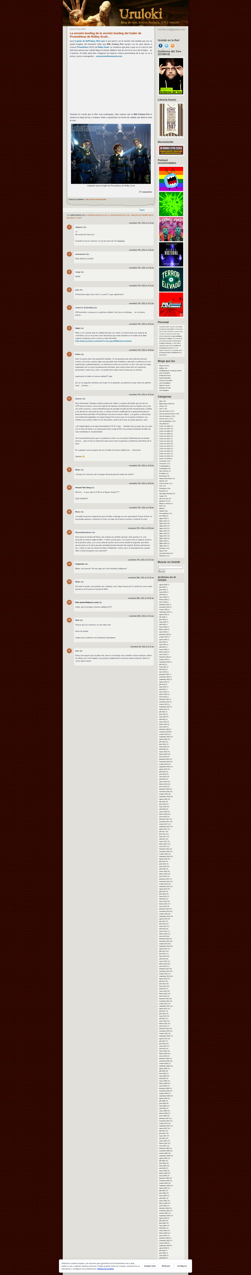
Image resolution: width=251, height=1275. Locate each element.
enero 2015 (162, 906)
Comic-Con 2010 (164, 436)
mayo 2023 (162, 667)
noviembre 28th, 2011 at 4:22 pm (141, 616)
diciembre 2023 (164, 657)
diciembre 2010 (164, 1028)
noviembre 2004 (164, 1210)
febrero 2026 (163, 599)
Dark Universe (164, 471)
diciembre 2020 (164, 729)
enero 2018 (162, 816)
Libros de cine (163, 498)
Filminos (161, 481)
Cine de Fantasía (164, 416)
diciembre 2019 (164, 759)
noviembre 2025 (164, 607)
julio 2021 (162, 712)
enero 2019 (162, 786)
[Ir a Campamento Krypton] (171, 215)
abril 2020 (162, 749)
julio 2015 (162, 891)
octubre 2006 (163, 1153)
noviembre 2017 (164, 821)
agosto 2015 (163, 889)
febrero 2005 (163, 1203)
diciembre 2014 (164, 909)
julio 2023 (162, 664)
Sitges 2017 (163, 536)
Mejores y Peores (164, 503)
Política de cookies (105, 1269)
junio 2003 (162, 1253)
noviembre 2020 (164, 732)
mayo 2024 (162, 644)
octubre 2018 (163, 794)
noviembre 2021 (164, 702)
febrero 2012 (163, 993)
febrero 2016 (163, 874)
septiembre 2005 (164, 1185)
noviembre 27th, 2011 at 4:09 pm (141, 350)
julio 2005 (162, 1190)
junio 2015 (162, 894)
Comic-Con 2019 (164, 458)
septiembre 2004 (164, 1215)
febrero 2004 (163, 1233)
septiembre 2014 (164, 916)
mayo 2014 (162, 926)
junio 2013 (162, 953)
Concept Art (163, 461)
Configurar (182, 1266)
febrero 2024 (163, 652)
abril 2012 (162, 988)
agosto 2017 (163, 829)
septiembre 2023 (164, 662)
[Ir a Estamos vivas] (171, 241)
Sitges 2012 (163, 523)
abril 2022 (162, 689)
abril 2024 (162, 647)
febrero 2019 (163, 784)
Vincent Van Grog (83, 487)
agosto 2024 (163, 639)
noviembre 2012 (164, 971)
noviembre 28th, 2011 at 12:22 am (141, 578)
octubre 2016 (163, 854)
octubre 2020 (163, 734)
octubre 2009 (163, 1063)
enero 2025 (162, 632)
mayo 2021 (162, 717)
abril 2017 (162, 839)
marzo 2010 (163, 1051)
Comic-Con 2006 (164, 426)
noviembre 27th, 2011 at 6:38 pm (141, 508)
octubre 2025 (163, 609)
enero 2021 (162, 727)
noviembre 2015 (164, 881)
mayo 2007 (162, 1136)
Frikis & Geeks (164, 483)
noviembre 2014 (164, 911)
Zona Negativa (164, 390)
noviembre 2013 (164, 941)
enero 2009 (162, 1086)
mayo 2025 (162, 622)
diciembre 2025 (164, 604)
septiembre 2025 (164, 612)
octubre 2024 (163, 637)
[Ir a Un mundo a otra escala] (171, 154)
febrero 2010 (163, 1053)
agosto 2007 (163, 1128)
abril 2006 (162, 1168)
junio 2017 (162, 834)
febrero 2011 (163, 1023)
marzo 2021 (163, 722)
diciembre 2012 (164, 969)
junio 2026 (162, 589)
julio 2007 (162, 1131)
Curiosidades (163, 468)
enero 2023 (162, 672)
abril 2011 (162, 1018)
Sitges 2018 (163, 538)
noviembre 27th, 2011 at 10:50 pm (141, 528)
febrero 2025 (163, 629)
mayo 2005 (162, 1195)
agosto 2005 (163, 1188)
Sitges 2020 (163, 543)
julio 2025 (162, 617)
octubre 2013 (163, 943)
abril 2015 (162, 899)
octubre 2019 (163, 764)
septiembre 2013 (164, 946)
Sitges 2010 (163, 518)
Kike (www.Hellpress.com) (86, 602)
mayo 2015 (162, 896)
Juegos (161, 496)
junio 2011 (162, 1013)
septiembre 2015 (164, 886)
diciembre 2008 (164, 1088)
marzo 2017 (163, 841)
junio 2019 (162, 774)
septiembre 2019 (164, 766)
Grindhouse (163, 488)
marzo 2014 (163, 931)
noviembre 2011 (164, 1001)
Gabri (77, 328)
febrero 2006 (163, 1173)
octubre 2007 (163, 1123)
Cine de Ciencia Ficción (98, 199)
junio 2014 (162, 924)
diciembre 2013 (164, 939)
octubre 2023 (163, 659)
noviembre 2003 (164, 1240)
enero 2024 (162, 654)
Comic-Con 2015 (164, 448)
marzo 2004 (163, 1230)
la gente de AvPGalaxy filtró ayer (90, 41)
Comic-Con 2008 (164, 431)
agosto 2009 (163, 1068)
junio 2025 (162, 619)
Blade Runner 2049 (165, 403)
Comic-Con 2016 (164, 451)
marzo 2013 (163, 961)
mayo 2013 (162, 956)
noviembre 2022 (164, 677)
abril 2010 (162, 1048)
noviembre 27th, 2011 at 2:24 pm (141, 223)
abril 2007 (162, 1138)
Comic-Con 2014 (164, 446)
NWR (161, 508)
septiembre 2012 (164, 976)
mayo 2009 (162, 1076)
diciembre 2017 (164, 819)
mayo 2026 (162, 592)
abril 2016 (162, 869)
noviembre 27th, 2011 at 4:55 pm (141, 483)
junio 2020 (162, 744)
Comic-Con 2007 (164, 428)
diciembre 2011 (164, 998)
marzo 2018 (163, 811)
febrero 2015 (163, 904)
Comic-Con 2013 (164, 443)
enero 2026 (162, 602)
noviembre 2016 (164, 851)
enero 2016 (162, 876)
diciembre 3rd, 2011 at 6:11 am (142, 647)
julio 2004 (162, 1220)
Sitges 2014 (163, 528)
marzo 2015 (163, 901)
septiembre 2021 (164, 707)
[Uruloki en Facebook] (160, 48)
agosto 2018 (163, 799)
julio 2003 (162, 1250)
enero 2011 (162, 1026)
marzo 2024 (163, 649)
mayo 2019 (162, 776)
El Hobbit (162, 473)
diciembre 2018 (164, 789)
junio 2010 (162, 1043)
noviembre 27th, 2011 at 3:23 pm (141, 286)
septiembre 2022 (164, 679)
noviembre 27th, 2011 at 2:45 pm (141, 268)
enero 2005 (162, 1205)
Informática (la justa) (165, 493)
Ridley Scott (103, 47)
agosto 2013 (163, 948)
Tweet (142, 210)
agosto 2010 (163, 1038)
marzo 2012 (163, 991)
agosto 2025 (163, 614)
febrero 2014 (163, 934)
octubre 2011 (163, 1003)
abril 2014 (162, 929)
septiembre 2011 (164, 1006)
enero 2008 (162, 1116)
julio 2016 (162, 861)
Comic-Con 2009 (164, 433)
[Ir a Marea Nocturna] (171, 266)
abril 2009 (162, 1078)
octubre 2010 (163, 1033)
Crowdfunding (163, 466)
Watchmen (162, 556)
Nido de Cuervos (164, 385)
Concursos (162, 463)
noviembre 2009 (164, 1061)
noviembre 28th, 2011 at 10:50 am (141, 598)
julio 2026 (162, 587)
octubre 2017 (163, 824)
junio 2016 (162, 864)
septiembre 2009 (164, 1066)
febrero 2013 (163, 964)
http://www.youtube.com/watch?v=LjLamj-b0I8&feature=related (103, 341)
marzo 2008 (163, 1111)
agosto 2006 (163, 1158)
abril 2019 (162, 779)
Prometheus (82, 47)
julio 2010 (162, 1041)
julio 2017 (162, 831)
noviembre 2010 (164, 1031)
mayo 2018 (162, 806)
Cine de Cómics (164, 411)
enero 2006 (162, 1175)
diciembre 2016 (164, 849)
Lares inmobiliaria (164, 383)
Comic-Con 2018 (164, 456)
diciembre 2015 (164, 879)
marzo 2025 (163, 627)
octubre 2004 (163, 1213)
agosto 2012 (163, 978)
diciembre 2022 (164, 674)
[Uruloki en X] (166, 48)
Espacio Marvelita (164, 378)
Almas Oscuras (164, 365)
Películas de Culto (165, 388)
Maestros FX (163, 501)
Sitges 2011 (163, 521)
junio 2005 (162, 1193)
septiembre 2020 (164, 737)
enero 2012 (162, 996)
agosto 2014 (163, 919)
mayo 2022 (162, 687)
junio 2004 (162, 1223)
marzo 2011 (163, 1021)
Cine (160, 408)
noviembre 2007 (164, 1121)
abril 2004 (162, 1228)
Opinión (161, 511)
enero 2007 (162, 1146)
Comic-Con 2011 (164, 438)
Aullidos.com (163, 368)
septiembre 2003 (164, 1245)
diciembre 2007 (164, 1118)
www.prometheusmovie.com (109, 56)
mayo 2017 (162, 836)
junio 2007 (162, 1133)
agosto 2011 (163, 1008)
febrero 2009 (163, 1083)
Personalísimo (163, 513)
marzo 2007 (163, 1141)
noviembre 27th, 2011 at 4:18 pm (141, 395)
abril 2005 (162, 1198)
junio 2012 (162, 983)
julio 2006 (162, 1161)
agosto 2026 (163, 584)
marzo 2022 (163, 692)
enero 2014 (162, 936)
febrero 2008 (163, 1113)
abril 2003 (162, 1258)
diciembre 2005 (164, 1178)
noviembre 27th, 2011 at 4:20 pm (141, 466)
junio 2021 (162, 714)
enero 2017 (162, 846)
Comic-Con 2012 (164, 441)
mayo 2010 (162, 1046)
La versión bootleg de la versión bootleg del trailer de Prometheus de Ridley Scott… (105, 35)
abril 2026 (162, 594)
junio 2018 (162, 804)
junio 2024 (162, 642)
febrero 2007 (163, 1143)
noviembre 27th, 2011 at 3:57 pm (141, 303)
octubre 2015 (163, 884)
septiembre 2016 (164, 856)
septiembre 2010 (164, 1036)
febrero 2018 (163, 814)
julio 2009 (162, 1071)
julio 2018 (162, 801)
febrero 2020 (163, 754)
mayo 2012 (162, 986)
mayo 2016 (162, 866)
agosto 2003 (163, 1248)
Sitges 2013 (163, 526)
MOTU (161, 506)
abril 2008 (162, 1108)
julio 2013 (162, 951)
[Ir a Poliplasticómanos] (171, 316)
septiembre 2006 (164, 1156)
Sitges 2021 (163, 546)
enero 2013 (162, 966)
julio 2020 (162, 742)
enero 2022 (162, 697)
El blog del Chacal (164, 375)
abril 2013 (162, 959)
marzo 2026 (163, 597)
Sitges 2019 (163, 541)
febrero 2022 (163, 694)
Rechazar (166, 1266)
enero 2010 (162, 1056)
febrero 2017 (163, 844)
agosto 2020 (163, 739)
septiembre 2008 (164, 1096)
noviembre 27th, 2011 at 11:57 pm (141, 560)
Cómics (161, 406)
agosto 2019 (163, 769)
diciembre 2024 (164, 634)
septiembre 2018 (164, 796)
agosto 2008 (163, 1098)
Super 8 (161, 551)
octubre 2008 (163, 1093)
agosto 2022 (163, 682)
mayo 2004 (162, 1225)
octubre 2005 (163, 1183)
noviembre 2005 (164, 1180)
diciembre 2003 (164, 1238)
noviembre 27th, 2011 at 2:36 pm (141, 250)
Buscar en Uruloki (169, 562)
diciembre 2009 (164, 1058)
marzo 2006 (163, 1170)
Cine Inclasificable (165, 421)
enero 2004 (162, 1235)
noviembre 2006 (164, 1151)
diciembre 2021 (164, 699)
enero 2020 (162, 756)
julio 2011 (162, 1011)
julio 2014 (162, 921)
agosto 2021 (163, 709)
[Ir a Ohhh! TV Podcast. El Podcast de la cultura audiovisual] (171, 190)
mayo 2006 (162, 1165)
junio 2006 (162, 1163)
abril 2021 (162, 719)
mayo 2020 (162, 747)
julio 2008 (162, 1101)
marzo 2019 (163, 781)
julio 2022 (162, 684)
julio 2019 (162, 771)
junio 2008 (162, 1103)
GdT (160, 486)
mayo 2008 (162, 1106)
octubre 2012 (163, 973)
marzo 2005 (163, 1200)
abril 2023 (162, 669)
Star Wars (162, 548)
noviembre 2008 (164, 1091)
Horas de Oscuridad (165, 380)
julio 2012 (162, 981)
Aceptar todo (150, 1266)
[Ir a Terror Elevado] (171, 291)
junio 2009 (162, 1073)
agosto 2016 (163, 859)
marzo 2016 (163, 871)
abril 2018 (162, 809)
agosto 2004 (163, 1218)
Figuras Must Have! (165, 478)
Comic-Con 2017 (164, 453)
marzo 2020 (163, 751)
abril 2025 (162, 624)
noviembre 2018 (164, 791)
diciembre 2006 (164, 1148)
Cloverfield (162, 423)
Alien (87, 199)
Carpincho (80, 564)
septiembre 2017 (164, 826)
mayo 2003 (162, 1255)
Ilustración (162, 491)
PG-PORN (162, 516)
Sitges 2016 (163, 533)
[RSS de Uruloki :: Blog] (172, 48)
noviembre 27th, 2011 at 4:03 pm (141, 324)
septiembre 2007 (164, 1126)
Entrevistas (162, 476)
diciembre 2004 (164, 1208)
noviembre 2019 (164, 761)
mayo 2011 (162, 1016)
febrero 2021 (163, 724)
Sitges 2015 (163, 531)
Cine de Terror (163, 418)
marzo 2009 (163, 1081)
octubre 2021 (163, 704)
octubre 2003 (163, 1243)
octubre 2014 (163, 914)
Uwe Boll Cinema (164, 553)
